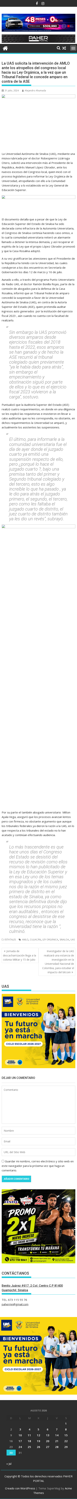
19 (38, 1441)
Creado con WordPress (20, 1488)
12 (38, 1435)
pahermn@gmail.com (15, 1304)
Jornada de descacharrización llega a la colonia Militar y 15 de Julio (19, 955)
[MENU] (73, 48)
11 (29, 1435)
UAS (72, 939)
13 (47, 1435)
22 (66, 1441)
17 (20, 1441)
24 (20, 1447)
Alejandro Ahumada (35, 90)
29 (66, 1447)
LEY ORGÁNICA (50, 939)
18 (29, 1441)
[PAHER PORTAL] (5, 48)
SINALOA (64, 939)
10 (20, 1435)
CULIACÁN (35, 939)
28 (56, 1447)
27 (47, 1447)
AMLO (25, 939)
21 (56, 1441)
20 (47, 1441)
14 (56, 1435)
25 (29, 1447)
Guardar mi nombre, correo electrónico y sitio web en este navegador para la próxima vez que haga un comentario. (38, 1165)
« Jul (8, 1463)
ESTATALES (10, 939)
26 (38, 1447)
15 (66, 1435)
